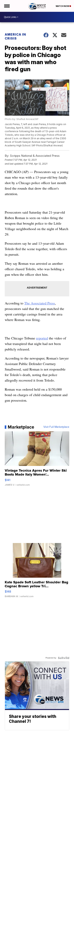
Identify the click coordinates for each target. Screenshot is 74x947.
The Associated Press (39, 303)
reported (42, 338)
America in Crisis (15, 36)
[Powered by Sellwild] (63, 658)
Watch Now (62, 6)
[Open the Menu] (6, 6)
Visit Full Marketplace (56, 427)
